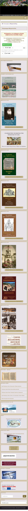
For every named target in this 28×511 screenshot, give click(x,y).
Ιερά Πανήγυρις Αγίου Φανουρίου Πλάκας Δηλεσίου (11, 386)
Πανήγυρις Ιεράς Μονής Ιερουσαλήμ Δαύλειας (10, 389)
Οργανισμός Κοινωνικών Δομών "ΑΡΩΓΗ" (14, 418)
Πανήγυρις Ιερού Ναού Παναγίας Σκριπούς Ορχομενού (12, 392)
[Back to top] (24, 506)
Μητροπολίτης (13, 23)
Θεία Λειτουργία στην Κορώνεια (8, 398)
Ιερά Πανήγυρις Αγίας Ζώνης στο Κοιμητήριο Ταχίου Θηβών (13, 395)
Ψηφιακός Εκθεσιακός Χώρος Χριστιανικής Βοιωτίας (14, 433)
